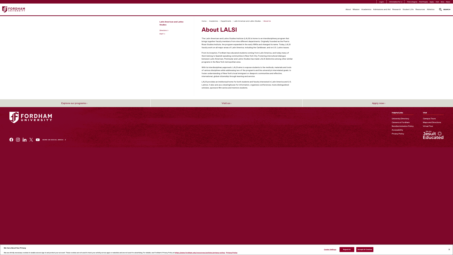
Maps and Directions (432, 122)
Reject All (346, 249)
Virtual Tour (428, 126)
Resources (420, 9)
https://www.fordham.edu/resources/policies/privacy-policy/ (200, 252)
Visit (437, 2)
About (348, 9)
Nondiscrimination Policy (402, 126)
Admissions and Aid (381, 9)
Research (396, 9)
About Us (267, 21)
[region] (226, 249)
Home (204, 21)
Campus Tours (429, 118)
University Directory (400, 118)
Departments (226, 21)
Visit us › (226, 103)
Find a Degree (412, 2)
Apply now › (378, 103)
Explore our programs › (74, 103)
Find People (423, 2)
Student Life (408, 9)
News (448, 2)
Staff (161, 34)
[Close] (449, 249)
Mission (356, 9)
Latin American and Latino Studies (247, 21)
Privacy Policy (398, 134)
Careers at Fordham (401, 122)
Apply (432, 2)
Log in (381, 2)
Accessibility (397, 130)
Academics (366, 9)
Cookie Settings (330, 249)
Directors (163, 30)
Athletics (430, 9)
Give (442, 2)
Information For (395, 2)
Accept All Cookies (365, 249)
